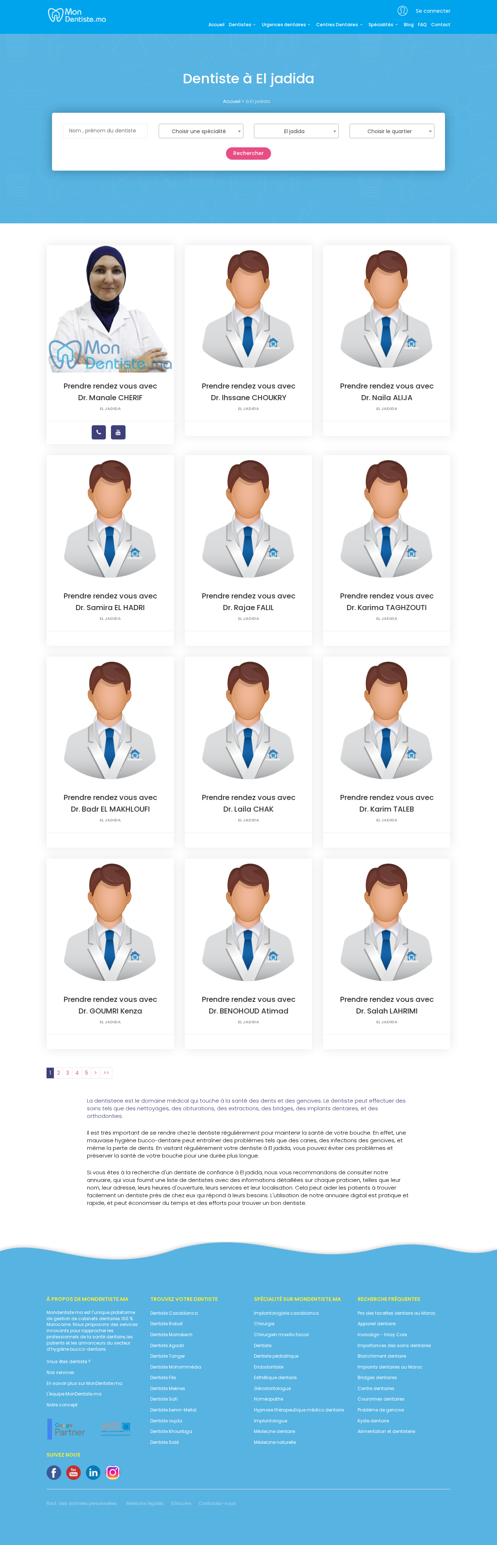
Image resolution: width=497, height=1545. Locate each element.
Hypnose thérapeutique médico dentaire (299, 1410)
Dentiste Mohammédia (175, 1367)
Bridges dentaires (377, 1378)
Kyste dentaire (373, 1421)
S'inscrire (181, 1503)
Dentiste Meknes (167, 1388)
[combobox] (201, 131)
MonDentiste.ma (76, 14)
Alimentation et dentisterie (386, 1431)
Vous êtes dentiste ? (69, 1362)
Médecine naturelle (275, 1442)
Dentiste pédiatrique (276, 1356)
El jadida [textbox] (294, 131)
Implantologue (270, 1421)
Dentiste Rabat (166, 1324)
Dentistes (240, 25)
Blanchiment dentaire (382, 1356)
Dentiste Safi (164, 1399)
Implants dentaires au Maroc (390, 1367)
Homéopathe (268, 1399)
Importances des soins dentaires (394, 1346)
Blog (409, 25)
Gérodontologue (272, 1388)
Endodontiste (268, 1367)
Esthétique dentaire (275, 1378)
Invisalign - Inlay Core (382, 1335)
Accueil (216, 25)
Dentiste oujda (166, 1421)
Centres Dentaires (337, 25)
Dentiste (262, 1346)
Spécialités (381, 25)
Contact (440, 25)
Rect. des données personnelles (82, 1503)
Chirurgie (264, 1324)
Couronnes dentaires (381, 1399)
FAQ (422, 25)
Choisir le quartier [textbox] (389, 131)
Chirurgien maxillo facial (281, 1335)
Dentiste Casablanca (174, 1313)
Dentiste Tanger (167, 1356)
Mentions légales (145, 1503)
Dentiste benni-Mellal (173, 1410)
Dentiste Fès (163, 1378)
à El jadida (258, 101)
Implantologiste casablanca (286, 1313)
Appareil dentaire (376, 1324)
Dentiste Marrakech (171, 1335)
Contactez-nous (217, 1503)
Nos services (60, 1372)
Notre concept (62, 1405)
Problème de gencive (381, 1410)
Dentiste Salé (164, 1442)
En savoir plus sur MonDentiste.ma (84, 1383)
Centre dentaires (376, 1388)
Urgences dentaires (284, 25)
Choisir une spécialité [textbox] (199, 131)
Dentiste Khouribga (171, 1431)
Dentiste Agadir (167, 1346)
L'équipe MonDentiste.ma (74, 1394)
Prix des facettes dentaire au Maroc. (397, 1313)
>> (106, 1072)
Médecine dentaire (274, 1431)
